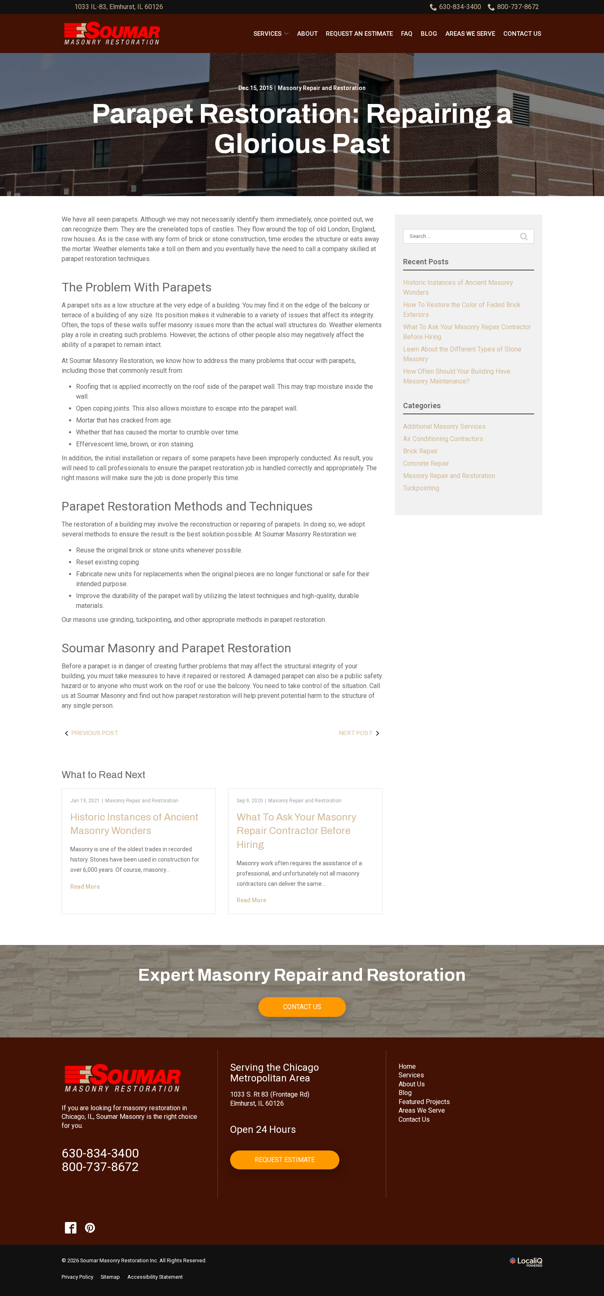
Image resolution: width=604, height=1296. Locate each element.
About (307, 33)
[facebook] (70, 1227)
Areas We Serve (470, 33)
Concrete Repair (426, 463)
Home (407, 1066)
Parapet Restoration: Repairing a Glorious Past (302, 129)
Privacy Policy (77, 1277)
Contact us (522, 33)
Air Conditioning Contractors (443, 439)
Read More (85, 886)
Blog (429, 33)
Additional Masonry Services (444, 426)
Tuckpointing (421, 488)
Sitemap (110, 1277)
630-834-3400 (460, 7)
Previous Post (94, 733)
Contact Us (302, 1007)
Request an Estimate (359, 33)
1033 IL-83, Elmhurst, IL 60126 (118, 7)
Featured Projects (424, 1102)
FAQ (407, 33)
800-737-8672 (518, 7)
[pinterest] (90, 1227)
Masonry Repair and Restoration (322, 88)
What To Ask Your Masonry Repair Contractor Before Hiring (296, 831)
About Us (412, 1084)
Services (267, 33)
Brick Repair (420, 451)
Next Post (356, 733)
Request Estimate (285, 1160)
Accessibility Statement (155, 1277)
